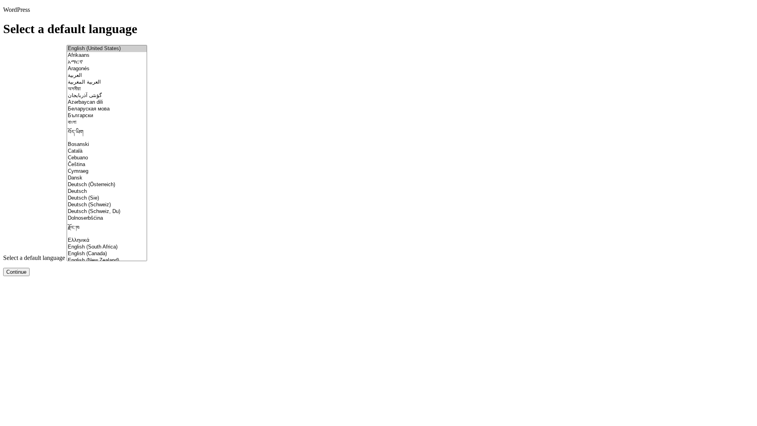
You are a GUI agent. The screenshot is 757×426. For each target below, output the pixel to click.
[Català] (107, 151)
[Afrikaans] (107, 55)
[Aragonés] (107, 68)
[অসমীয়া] (107, 89)
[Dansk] (107, 178)
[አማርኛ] (107, 62)
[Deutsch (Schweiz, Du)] (107, 211)
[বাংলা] (107, 122)
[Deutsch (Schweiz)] (107, 205)
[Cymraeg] (107, 171)
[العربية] (107, 75)
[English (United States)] (107, 48)
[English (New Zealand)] (107, 260)
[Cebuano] (107, 158)
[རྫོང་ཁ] (107, 229)
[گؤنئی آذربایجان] (107, 95)
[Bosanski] (107, 144)
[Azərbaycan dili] (107, 102)
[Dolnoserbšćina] (107, 218)
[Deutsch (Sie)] (107, 198)
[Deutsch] (107, 191)
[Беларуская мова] (107, 109)
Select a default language (34, 257)
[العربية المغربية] (107, 82)
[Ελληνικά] (107, 240)
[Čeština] (107, 164)
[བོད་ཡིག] (107, 133)
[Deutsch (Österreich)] (107, 184)
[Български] (107, 115)
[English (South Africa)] (107, 247)
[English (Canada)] (107, 253)
